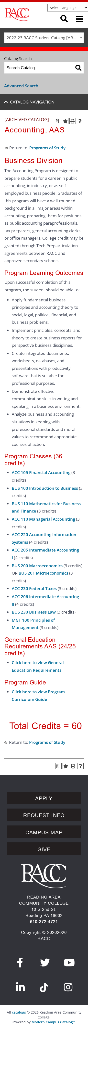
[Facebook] (20, 962)
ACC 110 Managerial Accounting (43, 519)
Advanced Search (21, 86)
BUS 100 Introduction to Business (45, 488)
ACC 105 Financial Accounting (41, 472)
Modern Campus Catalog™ (54, 1022)
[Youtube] (69, 962)
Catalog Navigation (32, 102)
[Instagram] (68, 987)
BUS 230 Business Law (34, 612)
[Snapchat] (44, 984)
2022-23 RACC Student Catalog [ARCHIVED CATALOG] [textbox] (45, 37)
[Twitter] (45, 962)
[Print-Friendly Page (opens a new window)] (72, 121)
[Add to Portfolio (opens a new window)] (65, 121)
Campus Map (44, 833)
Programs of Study (47, 148)
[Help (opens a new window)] (80, 121)
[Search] (78, 68)
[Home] (28, 14)
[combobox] (44, 37)
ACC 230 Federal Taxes (34, 588)
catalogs (19, 1012)
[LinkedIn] (20, 987)
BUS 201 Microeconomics (43, 573)
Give (44, 849)
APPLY (44, 798)
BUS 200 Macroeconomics (37, 565)
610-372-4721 (44, 921)
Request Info (44, 815)
